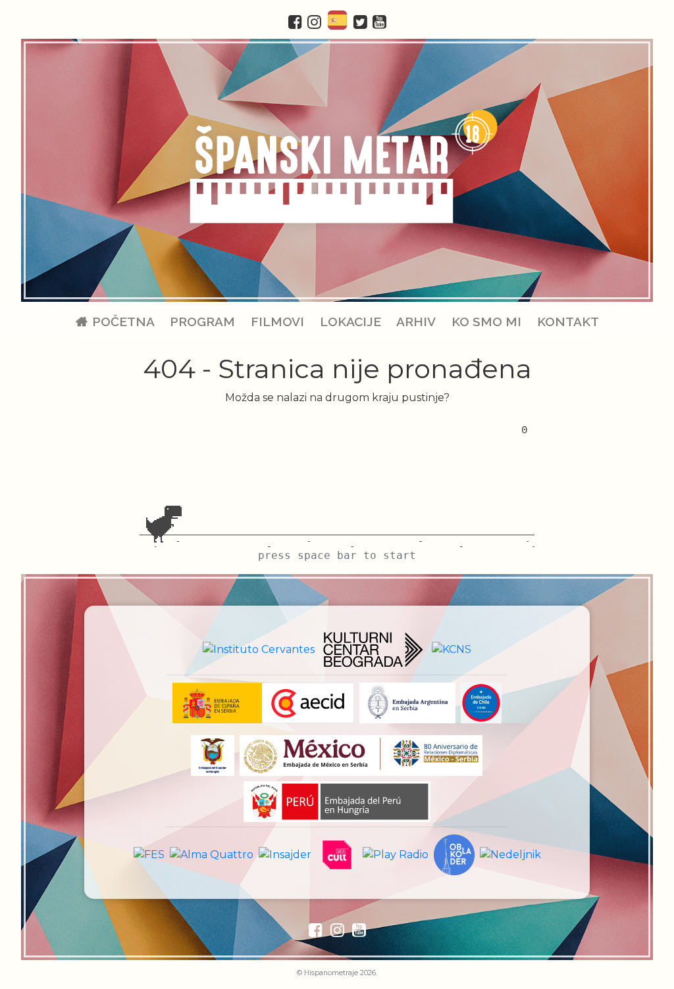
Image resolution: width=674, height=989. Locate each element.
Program (202, 321)
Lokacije (350, 321)
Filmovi (277, 321)
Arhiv (416, 321)
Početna (123, 321)
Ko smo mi (486, 321)
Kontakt (567, 321)
